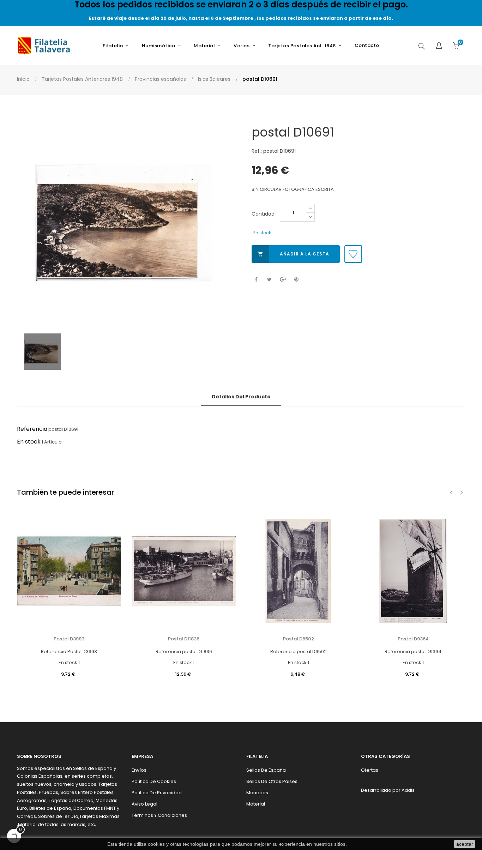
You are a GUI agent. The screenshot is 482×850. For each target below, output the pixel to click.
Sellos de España (266, 770)
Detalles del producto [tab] (241, 396)
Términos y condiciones (159, 815)
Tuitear (269, 279)
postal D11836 (183, 638)
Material (255, 804)
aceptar (464, 844)
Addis (408, 790)
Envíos (139, 770)
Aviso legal (144, 804)
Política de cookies (154, 781)
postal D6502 (298, 638)
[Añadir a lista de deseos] (353, 254)
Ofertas (369, 770)
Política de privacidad (157, 792)
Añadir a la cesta (293, 254)
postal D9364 (413, 638)
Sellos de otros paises (271, 781)
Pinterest (296, 279)
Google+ (282, 279)
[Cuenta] (438, 46)
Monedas (257, 792)
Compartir (256, 279)
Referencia (32, 429)
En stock (29, 442)
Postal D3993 (69, 638)
